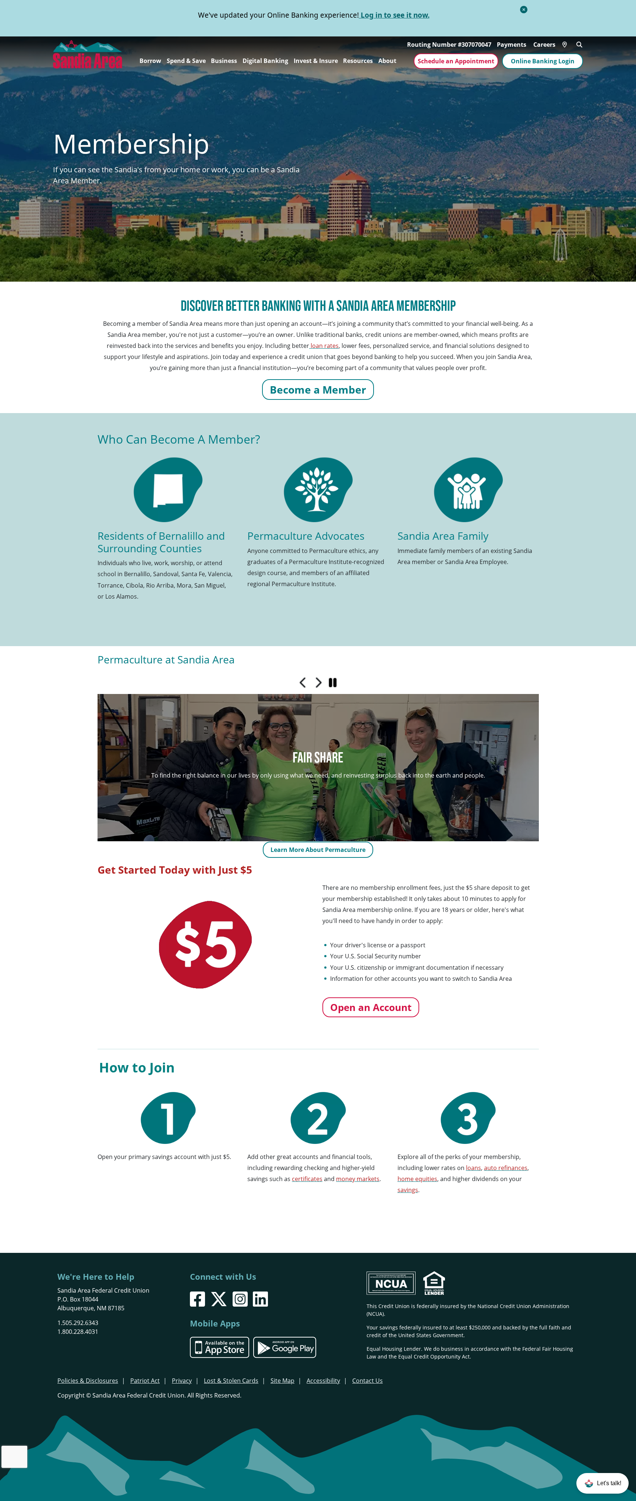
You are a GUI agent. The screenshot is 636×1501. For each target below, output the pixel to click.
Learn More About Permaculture (318, 850)
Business (224, 61)
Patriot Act (145, 1381)
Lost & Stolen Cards (231, 1381)
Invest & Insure (316, 61)
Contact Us (367, 1381)
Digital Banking (265, 61)
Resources (358, 61)
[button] (602, 1483)
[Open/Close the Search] (579, 43)
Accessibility (323, 1381)
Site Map (282, 1381)
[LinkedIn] (260, 1299)
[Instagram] (240, 1299)
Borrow (150, 61)
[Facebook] (197, 1299)
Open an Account (370, 1007)
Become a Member (318, 390)
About (387, 61)
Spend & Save (186, 61)
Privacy (182, 1381)
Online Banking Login (543, 61)
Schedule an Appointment (456, 61)
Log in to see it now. (394, 15)
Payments (511, 44)
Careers (544, 44)
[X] (218, 1299)
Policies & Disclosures (87, 1381)
